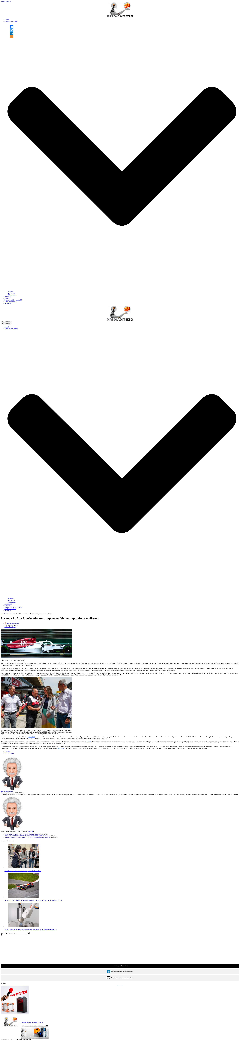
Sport (13, 627)
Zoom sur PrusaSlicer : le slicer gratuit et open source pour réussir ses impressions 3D (27, 837)
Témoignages (12, 295)
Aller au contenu (6, 1)
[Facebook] (11, 26)
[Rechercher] (28, 933)
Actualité (7, 298)
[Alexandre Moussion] (12, 790)
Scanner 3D (8, 296)
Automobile (9, 614)
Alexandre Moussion (13, 623)
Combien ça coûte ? (10, 301)
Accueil (6, 20)
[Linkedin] (11, 33)
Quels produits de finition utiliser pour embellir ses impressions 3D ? (22, 834)
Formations (7, 303)
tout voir (30, 831)
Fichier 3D (11, 293)
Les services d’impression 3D (13, 300)
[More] (11, 36)
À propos (7, 751)
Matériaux (11, 291)
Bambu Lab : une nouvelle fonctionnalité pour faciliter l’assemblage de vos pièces (26, 835)
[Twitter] (11, 30)
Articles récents (9, 753)
